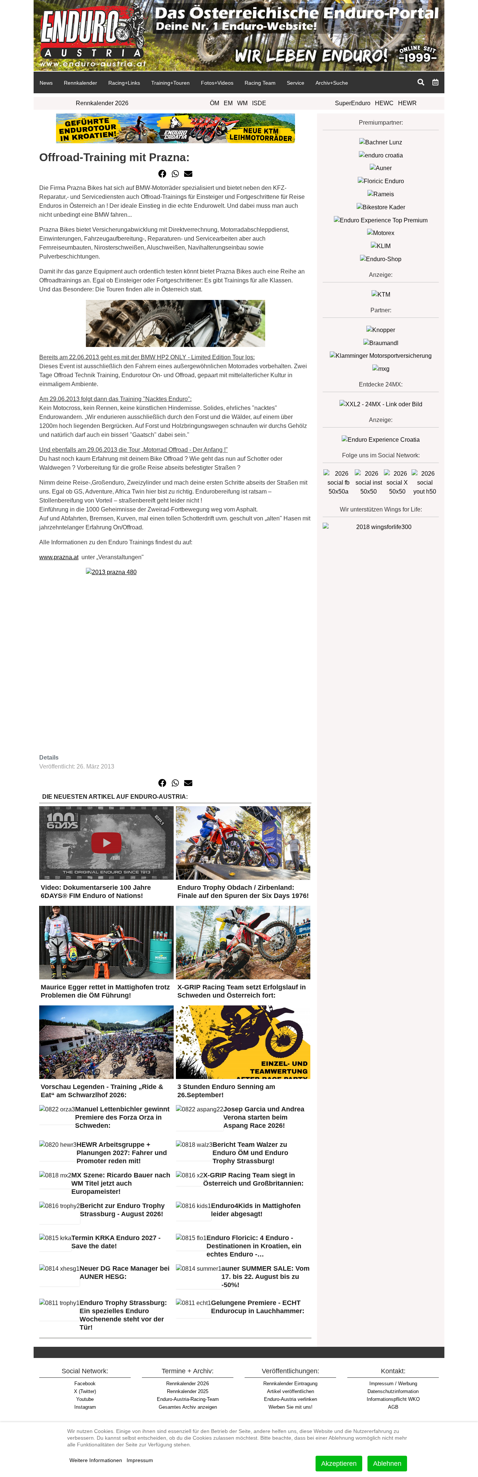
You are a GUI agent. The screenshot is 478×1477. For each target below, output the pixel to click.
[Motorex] (380, 233)
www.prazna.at (58, 557)
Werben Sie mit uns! (291, 1407)
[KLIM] (381, 245)
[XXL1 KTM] (381, 294)
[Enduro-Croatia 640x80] (175, 128)
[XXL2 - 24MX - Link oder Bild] (380, 404)
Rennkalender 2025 (187, 1391)
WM (242, 103)
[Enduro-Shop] (380, 259)
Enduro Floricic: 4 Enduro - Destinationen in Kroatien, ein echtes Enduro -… (254, 1246)
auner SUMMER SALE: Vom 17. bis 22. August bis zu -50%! (265, 1277)
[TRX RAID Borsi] (380, 368)
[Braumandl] (380, 342)
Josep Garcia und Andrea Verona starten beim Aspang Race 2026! (263, 1117)
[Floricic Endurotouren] (381, 181)
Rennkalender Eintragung (290, 1383)
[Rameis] (380, 194)
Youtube (85, 1399)
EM (228, 103)
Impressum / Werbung (393, 1383)
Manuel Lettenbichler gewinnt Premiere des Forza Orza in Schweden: (122, 1117)
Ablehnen (387, 1463)
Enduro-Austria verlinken (290, 1399)
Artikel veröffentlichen (290, 1391)
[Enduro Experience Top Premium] (381, 220)
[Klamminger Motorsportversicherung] (381, 356)
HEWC (384, 103)
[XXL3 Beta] (381, 439)
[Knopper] (380, 329)
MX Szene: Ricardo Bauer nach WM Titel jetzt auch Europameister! (120, 1183)
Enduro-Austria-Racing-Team (188, 1399)
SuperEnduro (352, 103)
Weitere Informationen (95, 1460)
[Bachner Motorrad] (380, 142)
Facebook (85, 1383)
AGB (393, 1407)
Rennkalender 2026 (102, 103)
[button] (162, 174)
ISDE (259, 103)
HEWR (407, 103)
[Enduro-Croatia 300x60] (381, 155)
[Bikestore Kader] (381, 207)
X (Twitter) (85, 1391)
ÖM (214, 103)
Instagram (85, 1407)
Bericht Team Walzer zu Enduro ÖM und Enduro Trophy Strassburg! (250, 1153)
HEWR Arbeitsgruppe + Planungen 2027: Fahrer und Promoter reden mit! (122, 1153)
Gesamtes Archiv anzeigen (188, 1407)
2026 (187, 1383)
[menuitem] (46, 82)
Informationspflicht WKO (393, 1399)
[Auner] (381, 168)
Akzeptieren (339, 1463)
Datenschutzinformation (393, 1391)
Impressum (140, 1460)
